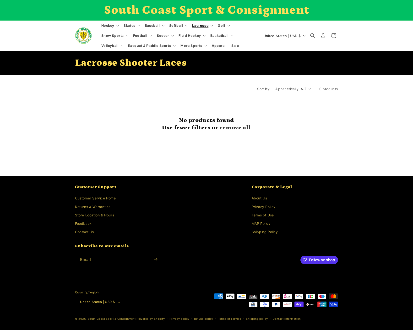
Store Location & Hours (94, 215)
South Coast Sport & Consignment (112, 319)
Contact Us (84, 232)
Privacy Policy (264, 207)
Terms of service (229, 318)
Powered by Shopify (150, 319)
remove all (235, 127)
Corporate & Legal (272, 187)
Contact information (287, 318)
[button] (109, 26)
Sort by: (263, 89)
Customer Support (95, 187)
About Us (259, 198)
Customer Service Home (95, 198)
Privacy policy (179, 318)
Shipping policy (257, 318)
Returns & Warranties (92, 207)
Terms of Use (263, 215)
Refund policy (203, 318)
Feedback (83, 223)
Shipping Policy (265, 232)
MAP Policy (261, 223)
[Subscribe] (155, 259)
